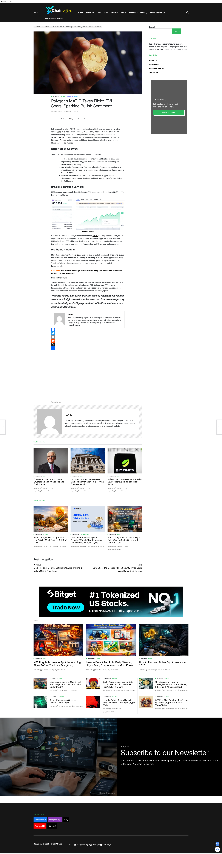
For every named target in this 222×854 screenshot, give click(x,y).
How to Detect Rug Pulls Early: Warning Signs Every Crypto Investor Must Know (109, 664)
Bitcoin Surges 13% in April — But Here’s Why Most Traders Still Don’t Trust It (51, 540)
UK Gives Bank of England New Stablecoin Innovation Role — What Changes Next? (87, 482)
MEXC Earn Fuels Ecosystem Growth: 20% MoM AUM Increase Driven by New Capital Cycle (87, 540)
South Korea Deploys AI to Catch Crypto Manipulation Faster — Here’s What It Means (118, 684)
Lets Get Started (168, 112)
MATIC (95, 236)
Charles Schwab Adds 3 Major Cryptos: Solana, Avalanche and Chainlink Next (49, 482)
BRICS (123, 12)
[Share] (87, 348)
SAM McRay (166, 670)
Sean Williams (84, 491)
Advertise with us (156, 68)
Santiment (73, 255)
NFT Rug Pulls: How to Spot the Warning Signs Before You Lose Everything (57, 664)
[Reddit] (87, 341)
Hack (150, 658)
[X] (87, 344)
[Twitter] (87, 333)
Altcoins (63, 96)
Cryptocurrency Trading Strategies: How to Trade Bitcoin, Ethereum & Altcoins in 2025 (171, 684)
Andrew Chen (47, 491)
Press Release (156, 12)
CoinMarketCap (88, 231)
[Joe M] (49, 421)
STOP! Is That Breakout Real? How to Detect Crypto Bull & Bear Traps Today (171, 702)
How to (98, 658)
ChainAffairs (114, 670)
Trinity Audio (73, 119)
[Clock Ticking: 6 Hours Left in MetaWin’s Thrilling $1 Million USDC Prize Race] (3, 427)
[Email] (87, 337)
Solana (63, 140)
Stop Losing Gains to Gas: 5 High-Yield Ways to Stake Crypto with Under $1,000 (124, 540)
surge (59, 132)
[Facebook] (87, 329)
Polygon (59, 402)
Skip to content (6, 1)
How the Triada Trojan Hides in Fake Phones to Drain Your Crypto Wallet (119, 702)
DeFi (99, 12)
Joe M (78, 112)
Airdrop (114, 12)
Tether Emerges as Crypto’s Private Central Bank (63, 701)
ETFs (105, 12)
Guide (118, 534)
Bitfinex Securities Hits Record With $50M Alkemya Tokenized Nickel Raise (125, 482)
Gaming (143, 12)
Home (80, 12)
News (88, 12)
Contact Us (154, 64)
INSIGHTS (133, 12)
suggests (91, 241)
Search (152, 27)
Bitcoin (45, 534)
